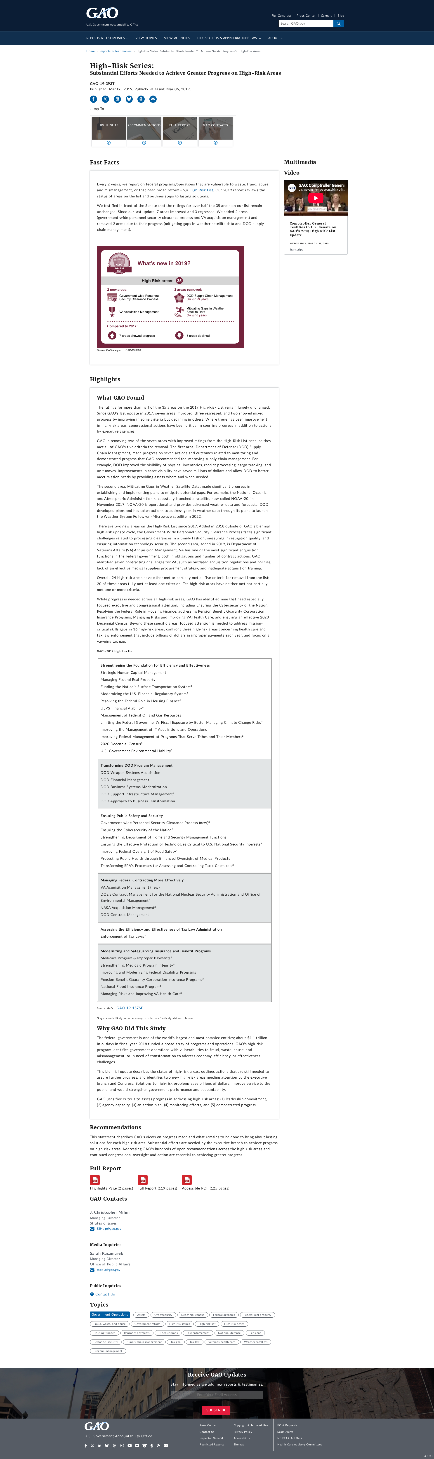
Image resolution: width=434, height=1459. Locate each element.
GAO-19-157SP (129, 1008)
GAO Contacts (215, 125)
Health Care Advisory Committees (299, 1444)
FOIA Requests (287, 1425)
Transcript (296, 249)
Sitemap (239, 1444)
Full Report (179, 125)
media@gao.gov (108, 1270)
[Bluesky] (131, 99)
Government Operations (110, 1314)
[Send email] (154, 99)
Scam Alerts (285, 1432)
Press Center (306, 15)
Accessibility (242, 1438)
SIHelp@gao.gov (109, 1228)
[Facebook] (95, 99)
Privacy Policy (243, 1432)
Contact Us (104, 1294)
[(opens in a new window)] (86, 1445)
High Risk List (201, 190)
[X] (107, 99)
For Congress (282, 15)
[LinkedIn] (119, 99)
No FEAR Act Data (289, 1438)
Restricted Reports (212, 1444)
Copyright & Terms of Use (251, 1425)
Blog (340, 15)
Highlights (108, 125)
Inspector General (211, 1438)
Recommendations (144, 125)
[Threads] (142, 99)
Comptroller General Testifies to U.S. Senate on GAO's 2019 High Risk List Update (313, 229)
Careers (326, 15)
